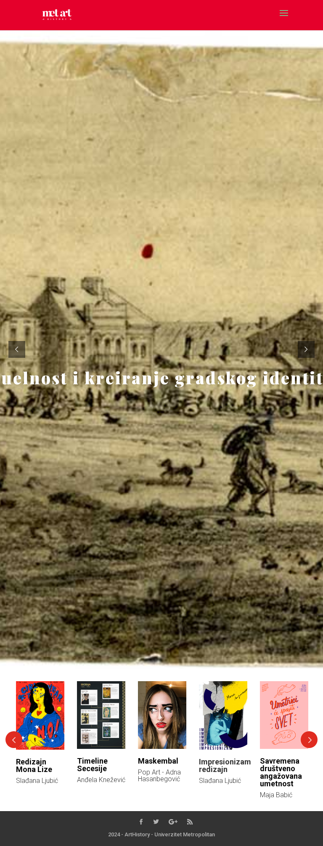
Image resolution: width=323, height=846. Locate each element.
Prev (13, 739)
